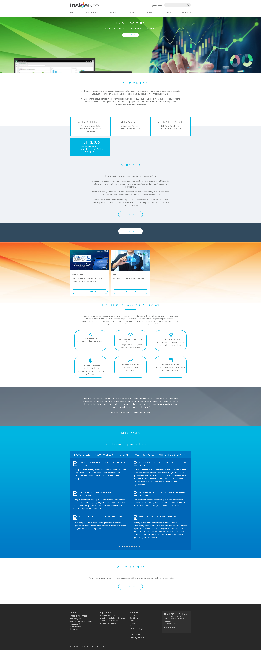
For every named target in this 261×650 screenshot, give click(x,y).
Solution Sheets (104, 455)
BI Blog (149, 13)
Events (132, 623)
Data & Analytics (92, 13)
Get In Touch (130, 231)
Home (72, 13)
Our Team (133, 615)
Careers (132, 626)
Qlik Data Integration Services (81, 621)
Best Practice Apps (77, 627)
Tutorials (124, 455)
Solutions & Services (108, 615)
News (132, 621)
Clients (132, 13)
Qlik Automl (130, 124)
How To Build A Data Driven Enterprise (157, 516)
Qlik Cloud (90, 147)
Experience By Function (109, 621)
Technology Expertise (108, 623)
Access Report (89, 291)
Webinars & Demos (144, 455)
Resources (74, 629)
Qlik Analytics (170, 124)
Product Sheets (81, 455)
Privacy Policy (137, 638)
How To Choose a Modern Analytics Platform (100, 516)
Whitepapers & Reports (172, 455)
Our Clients (134, 618)
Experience (114, 13)
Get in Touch (130, 214)
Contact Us (186, 13)
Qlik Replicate (90, 126)
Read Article (130, 291)
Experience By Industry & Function (113, 618)
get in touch (130, 587)
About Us (167, 13)
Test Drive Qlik (75, 624)
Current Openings (136, 629)
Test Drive (130, 35)
